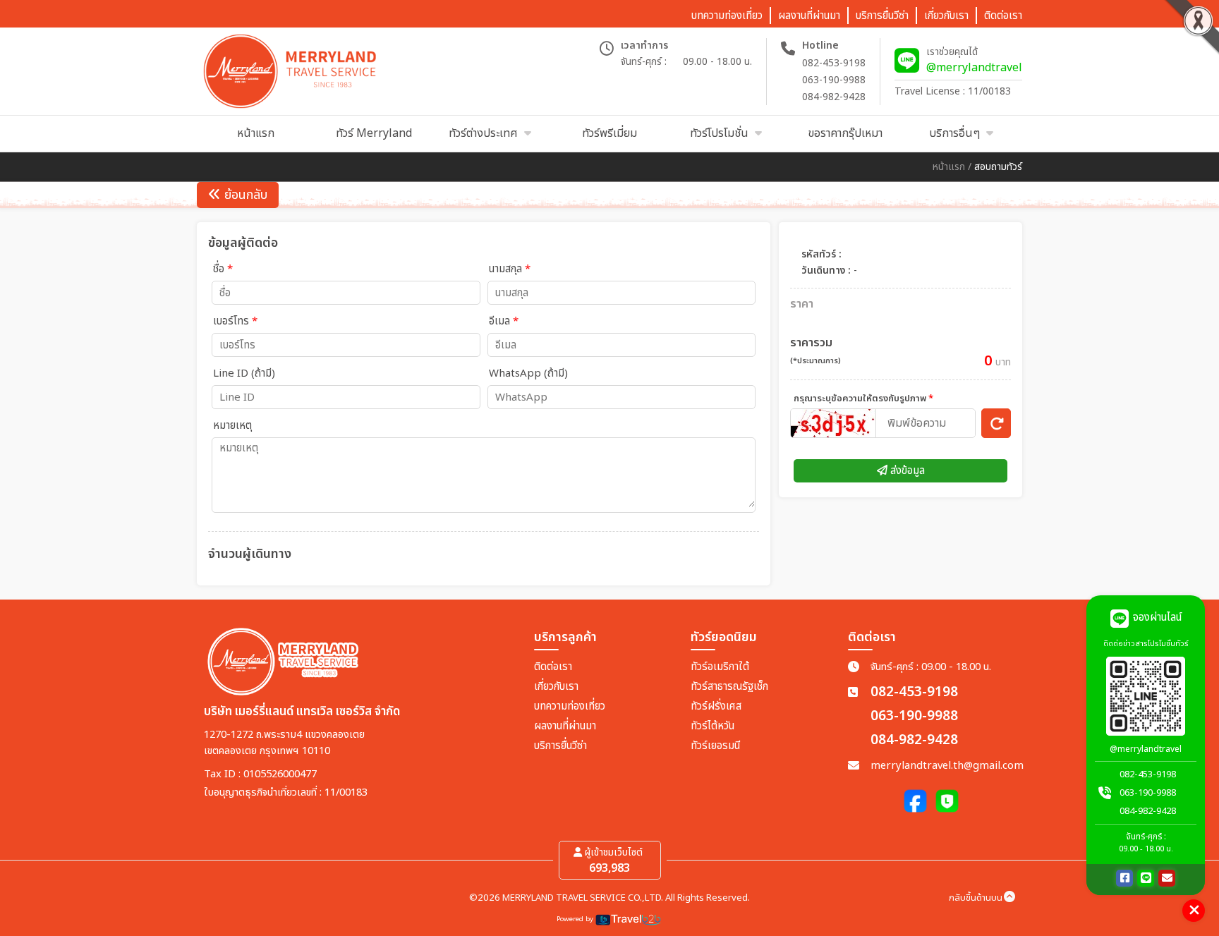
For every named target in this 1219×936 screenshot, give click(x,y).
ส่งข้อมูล (906, 471)
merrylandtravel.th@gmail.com (947, 766)
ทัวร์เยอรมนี (715, 746)
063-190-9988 (834, 80)
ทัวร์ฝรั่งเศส (716, 706)
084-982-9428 (834, 97)
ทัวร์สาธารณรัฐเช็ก (729, 687)
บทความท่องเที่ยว (569, 706)
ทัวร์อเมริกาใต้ (720, 667)
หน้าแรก (949, 166)
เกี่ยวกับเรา (556, 687)
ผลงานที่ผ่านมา (565, 726)
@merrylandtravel (974, 67)
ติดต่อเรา (553, 667)
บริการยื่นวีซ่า (560, 746)
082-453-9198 (834, 63)
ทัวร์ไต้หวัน (712, 726)
